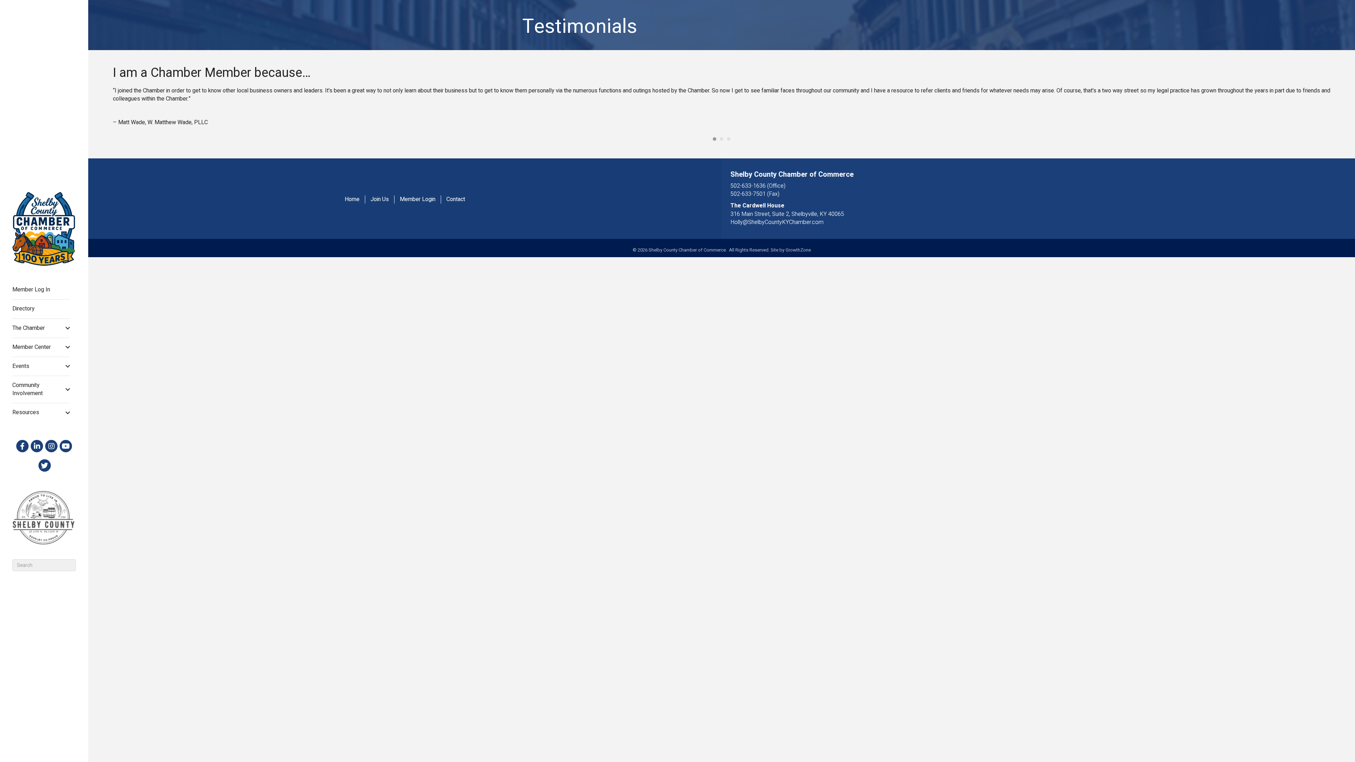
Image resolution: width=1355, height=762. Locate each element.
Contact (455, 199)
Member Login (417, 199)
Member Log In (31, 289)
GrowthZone (798, 250)
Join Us (380, 199)
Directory (23, 308)
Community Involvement (27, 389)
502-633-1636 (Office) (757, 186)
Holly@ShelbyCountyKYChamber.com (777, 222)
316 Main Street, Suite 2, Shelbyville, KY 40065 (787, 214)
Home (352, 199)
